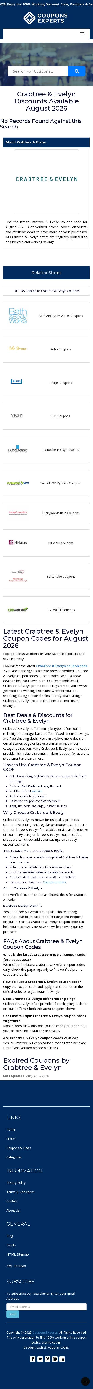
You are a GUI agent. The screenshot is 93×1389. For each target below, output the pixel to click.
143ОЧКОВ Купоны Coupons (61, 483)
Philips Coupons (61, 383)
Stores (11, 1139)
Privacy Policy (16, 1182)
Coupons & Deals (18, 1148)
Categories (14, 1157)
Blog (9, 1236)
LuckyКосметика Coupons (61, 513)
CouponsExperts (54, 882)
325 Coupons (60, 416)
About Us (12, 1210)
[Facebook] (32, 1359)
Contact (12, 1201)
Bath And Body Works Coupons (61, 316)
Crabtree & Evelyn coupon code (62, 666)
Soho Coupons (60, 349)
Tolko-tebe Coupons (60, 576)
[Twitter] (40, 1359)
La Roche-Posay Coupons (61, 449)
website (37, 791)
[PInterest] (47, 1359)
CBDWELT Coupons (61, 610)
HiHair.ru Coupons (61, 543)
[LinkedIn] (62, 1359)
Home (10, 1129)
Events (11, 1245)
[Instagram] (55, 1359)
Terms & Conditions (20, 1192)
